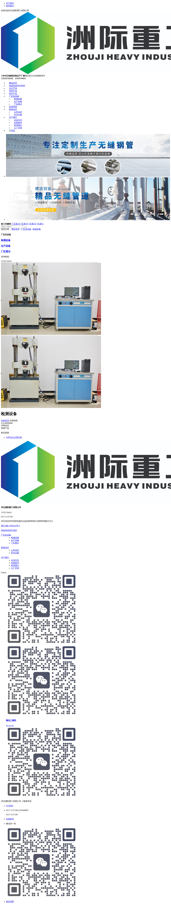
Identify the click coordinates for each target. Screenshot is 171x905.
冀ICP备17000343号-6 (10, 526)
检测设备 (37, 229)
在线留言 (15, 563)
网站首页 (16, 229)
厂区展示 (16, 224)
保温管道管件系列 (9, 530)
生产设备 (6, 246)
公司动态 (15, 550)
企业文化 (15, 560)
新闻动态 (5, 548)
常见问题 (15, 553)
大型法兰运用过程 (14, 437)
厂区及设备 (26, 229)
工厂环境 (15, 568)
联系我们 (10, 6)
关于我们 (10, 3)
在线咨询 (5, 420)
